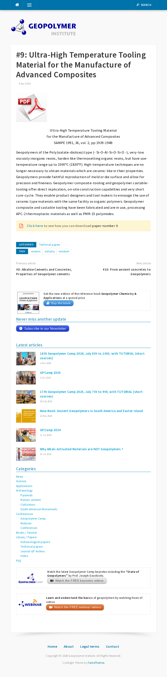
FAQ (18, 561)
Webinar (26, 523)
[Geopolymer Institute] (44, 27)
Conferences (24, 514)
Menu (27, 5)
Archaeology (24, 490)
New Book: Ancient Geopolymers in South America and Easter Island (91, 411)
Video (24, 556)
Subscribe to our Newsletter (45, 328)
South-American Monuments (38, 509)
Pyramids (26, 495)
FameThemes (96, 663)
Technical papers (49, 245)
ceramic (36, 251)
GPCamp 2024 (50, 430)
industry (50, 251)
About (69, 646)
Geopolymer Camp (33, 518)
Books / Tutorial (26, 533)
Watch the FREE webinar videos (77, 607)
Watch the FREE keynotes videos (79, 580)
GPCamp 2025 (50, 373)
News (19, 476)
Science (21, 481)
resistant (64, 251)
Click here (35, 225)
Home (52, 646)
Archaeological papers (35, 542)
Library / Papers (26, 537)
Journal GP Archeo (32, 551)
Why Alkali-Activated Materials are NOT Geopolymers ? (81, 449)
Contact (112, 646)
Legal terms (89, 646)
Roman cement (30, 500)
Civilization (27, 505)
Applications (24, 486)
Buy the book (60, 303)
